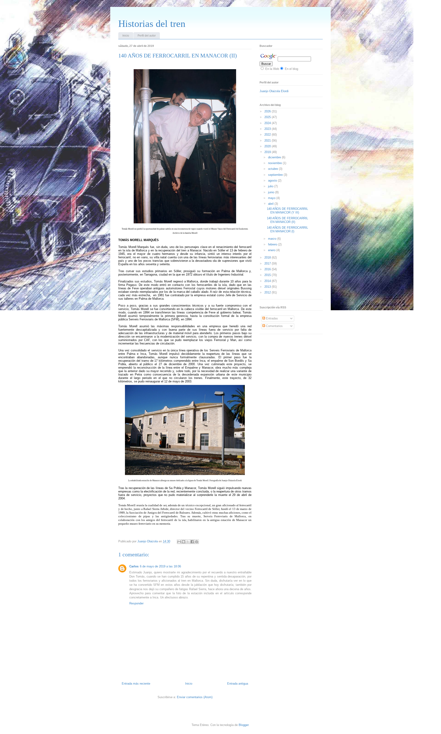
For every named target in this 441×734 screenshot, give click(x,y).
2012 (268, 292)
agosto (273, 180)
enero (272, 250)
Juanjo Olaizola (148, 541)
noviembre (275, 163)
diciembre (275, 157)
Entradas (271, 318)
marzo (272, 238)
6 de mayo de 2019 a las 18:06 (160, 566)
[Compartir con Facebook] (192, 541)
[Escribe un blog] (183, 541)
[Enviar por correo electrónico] (179, 541)
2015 (268, 275)
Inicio (125, 35)
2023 (268, 129)
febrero (273, 244)
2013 (268, 286)
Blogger (244, 725)
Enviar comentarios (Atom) (194, 697)
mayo (272, 198)
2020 (268, 146)
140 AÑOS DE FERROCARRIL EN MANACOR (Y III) (287, 210)
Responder (136, 603)
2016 (268, 269)
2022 (268, 134)
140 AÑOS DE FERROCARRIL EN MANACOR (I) (287, 229)
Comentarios (274, 326)
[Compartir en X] (188, 541)
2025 (268, 117)
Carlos (134, 566)
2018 (268, 257)
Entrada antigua (237, 683)
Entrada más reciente (136, 683)
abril (271, 203)
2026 (268, 111)
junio (271, 192)
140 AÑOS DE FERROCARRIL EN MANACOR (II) (287, 220)
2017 (268, 263)
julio (271, 186)
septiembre (276, 174)
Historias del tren (151, 23)
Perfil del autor (147, 35)
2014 (268, 281)
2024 (268, 123)
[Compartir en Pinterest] (196, 541)
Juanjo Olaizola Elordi (274, 91)
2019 (268, 152)
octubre (273, 169)
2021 (268, 140)
